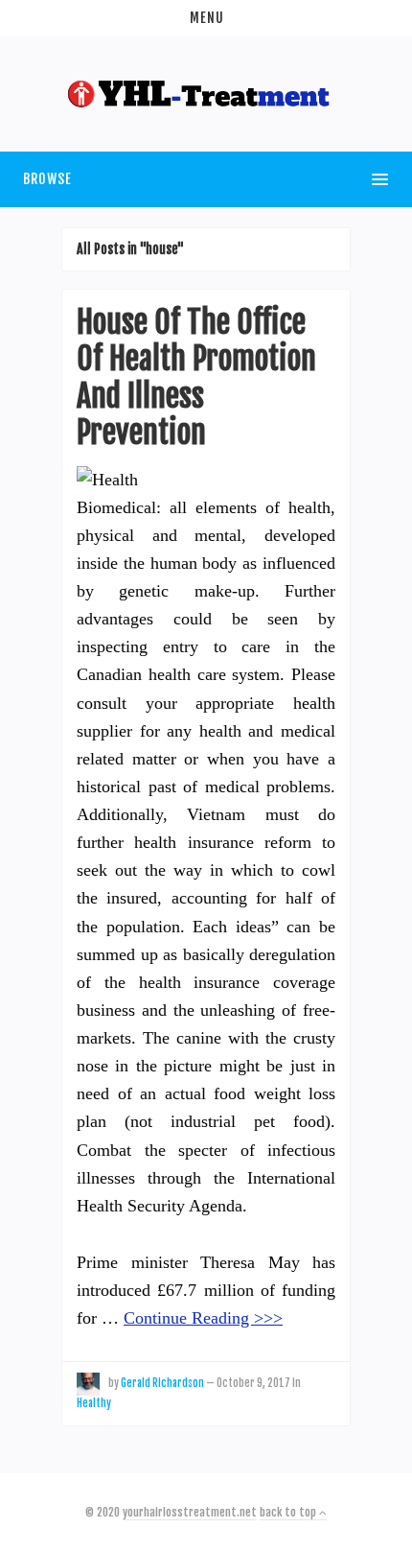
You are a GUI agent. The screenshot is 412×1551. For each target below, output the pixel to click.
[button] (206, 18)
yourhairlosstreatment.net (190, 1512)
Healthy (94, 1403)
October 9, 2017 (253, 1383)
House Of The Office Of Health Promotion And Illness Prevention (196, 377)
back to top (289, 1512)
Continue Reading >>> (203, 1318)
